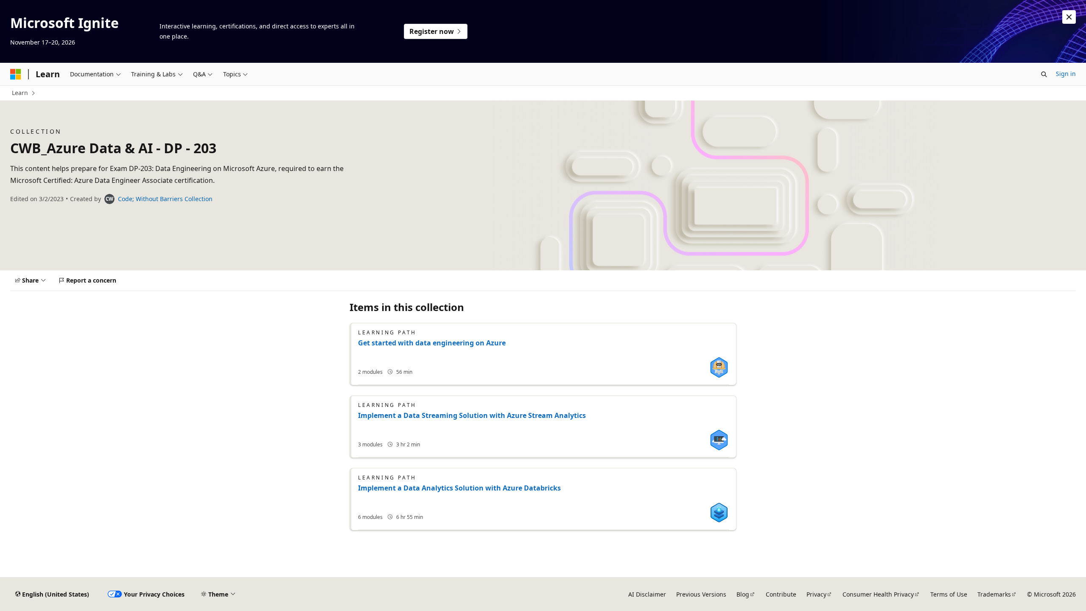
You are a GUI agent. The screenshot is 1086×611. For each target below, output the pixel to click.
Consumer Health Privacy (878, 594)
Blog (742, 594)
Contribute (781, 594)
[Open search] (1044, 74)
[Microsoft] (15, 74)
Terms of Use (948, 594)
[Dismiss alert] (1069, 17)
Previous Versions (701, 594)
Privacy (816, 594)
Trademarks (994, 594)
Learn (20, 93)
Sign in (1066, 74)
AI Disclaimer (647, 594)
